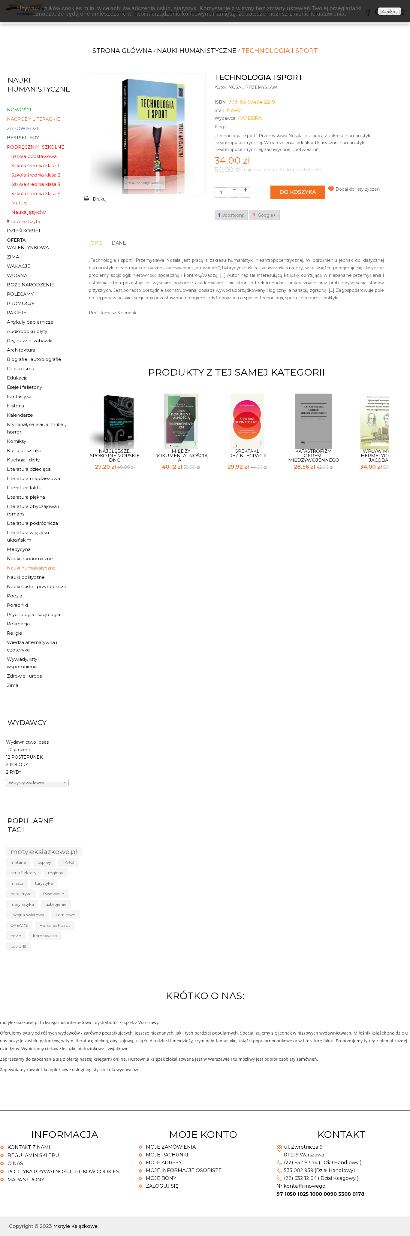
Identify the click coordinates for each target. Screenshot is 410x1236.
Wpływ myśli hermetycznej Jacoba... (380, 455)
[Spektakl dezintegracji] (247, 420)
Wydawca (225, 118)
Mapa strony (26, 1180)
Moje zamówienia (171, 1147)
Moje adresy (164, 1162)
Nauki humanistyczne (197, 50)
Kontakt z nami (29, 1147)
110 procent (18, 749)
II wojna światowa (27, 914)
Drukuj (100, 199)
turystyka (44, 883)
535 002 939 (298, 1170)
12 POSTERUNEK (24, 757)
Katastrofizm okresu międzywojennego (313, 455)
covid (16, 935)
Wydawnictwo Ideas (27, 742)
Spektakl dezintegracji (247, 453)
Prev (374, 371)
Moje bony (161, 1178)
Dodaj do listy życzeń (358, 189)
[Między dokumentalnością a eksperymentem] (181, 420)
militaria (18, 862)
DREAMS (19, 925)
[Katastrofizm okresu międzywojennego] (313, 420)
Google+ (266, 215)
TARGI (68, 862)
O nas (15, 1163)
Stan (219, 110)
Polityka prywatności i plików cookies (63, 1171)
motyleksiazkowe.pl (44, 852)
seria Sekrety (23, 872)
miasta (17, 883)
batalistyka (21, 893)
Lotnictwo (65, 914)
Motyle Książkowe (75, 1226)
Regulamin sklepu (33, 1155)
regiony (55, 872)
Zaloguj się (162, 1186)
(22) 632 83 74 (301, 1162)
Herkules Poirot (55, 925)
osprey (44, 862)
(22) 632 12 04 (300, 1178)
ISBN (220, 102)
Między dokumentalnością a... (181, 455)
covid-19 (18, 946)
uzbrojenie (56, 904)
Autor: (221, 87)
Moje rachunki (167, 1155)
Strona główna (122, 50)
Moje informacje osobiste (184, 1170)
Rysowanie (53, 893)
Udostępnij (232, 215)
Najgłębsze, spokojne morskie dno (115, 455)
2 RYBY (13, 772)
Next (384, 371)
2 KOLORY (17, 764)
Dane (119, 243)
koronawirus (45, 935)
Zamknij (389, 11)
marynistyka (22, 904)
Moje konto (203, 1134)
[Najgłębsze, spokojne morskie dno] (114, 420)
